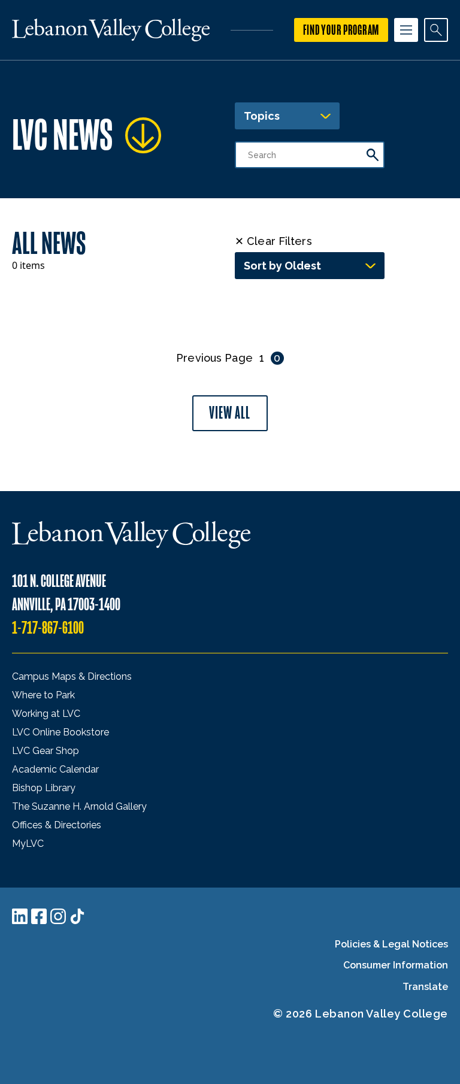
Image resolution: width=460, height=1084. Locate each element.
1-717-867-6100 (48, 627)
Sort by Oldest (282, 265)
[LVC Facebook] (39, 916)
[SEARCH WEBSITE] (436, 30)
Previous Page (214, 358)
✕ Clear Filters (273, 241)
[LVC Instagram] (58, 916)
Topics (262, 116)
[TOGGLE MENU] (406, 30)
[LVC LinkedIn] (20, 916)
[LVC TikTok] (77, 916)
